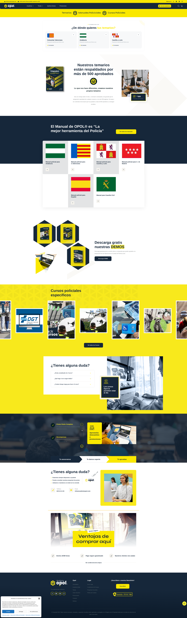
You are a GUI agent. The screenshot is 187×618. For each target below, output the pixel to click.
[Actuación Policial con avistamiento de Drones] (93, 320)
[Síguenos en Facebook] (179, 1)
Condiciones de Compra (93, 587)
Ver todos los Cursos (93, 345)
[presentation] (48, 323)
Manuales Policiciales (89, 13)
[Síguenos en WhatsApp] (173, 1)
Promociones (63, 6)
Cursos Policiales (116, 13)
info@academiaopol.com (82, 491)
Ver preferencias (34, 611)
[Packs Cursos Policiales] (61, 320)
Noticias (75, 601)
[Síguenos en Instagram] (182, 1)
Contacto (75, 598)
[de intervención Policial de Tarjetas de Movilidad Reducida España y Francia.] (125, 320)
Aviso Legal (90, 584)
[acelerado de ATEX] (29, 320)
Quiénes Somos (51, 6)
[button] (39, 598)
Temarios (66, 13)
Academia (29, 6)
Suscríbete (123, 586)
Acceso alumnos (165, 6)
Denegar (21, 611)
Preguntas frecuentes (92, 590)
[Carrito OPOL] (182, 6)
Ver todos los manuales (126, 131)
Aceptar (8, 611)
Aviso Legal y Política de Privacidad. (17, 615)
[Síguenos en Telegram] (176, 1)
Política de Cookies (91, 592)
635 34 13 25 (60, 491)
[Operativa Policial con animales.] (158, 320)
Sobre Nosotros (76, 592)
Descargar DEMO (103, 258)
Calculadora (75, 584)
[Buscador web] (178, 6)
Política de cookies (6, 615)
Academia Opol (76, 587)
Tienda (39, 6)
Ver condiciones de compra (94, 562)
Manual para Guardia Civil (105, 195)
